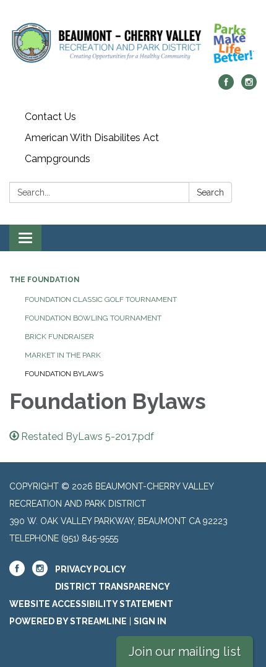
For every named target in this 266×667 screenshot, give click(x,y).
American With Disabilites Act (92, 138)
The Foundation (44, 279)
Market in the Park (63, 355)
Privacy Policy (90, 569)
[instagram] (249, 86)
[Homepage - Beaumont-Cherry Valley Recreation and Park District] (133, 43)
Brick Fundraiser (59, 336)
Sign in (150, 621)
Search (210, 192)
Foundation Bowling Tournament (93, 318)
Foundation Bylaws (64, 373)
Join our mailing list (185, 651)
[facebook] (226, 86)
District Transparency (112, 587)
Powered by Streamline (68, 621)
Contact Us (50, 117)
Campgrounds (57, 159)
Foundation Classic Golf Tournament (101, 299)
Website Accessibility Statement (91, 604)
